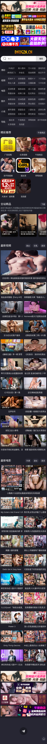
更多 (43, 245)
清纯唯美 (21, 103)
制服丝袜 (11, 93)
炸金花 (21, 72)
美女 (28, 245)
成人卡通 (32, 89)
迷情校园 (11, 114)
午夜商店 (21, 120)
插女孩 (11, 120)
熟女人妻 (11, 83)
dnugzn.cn (23, 52)
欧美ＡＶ (32, 78)
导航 (3, 121)
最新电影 (6, 460)
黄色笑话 (32, 114)
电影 (3, 90)
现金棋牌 (32, 72)
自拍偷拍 (21, 78)
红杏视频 (11, 124)
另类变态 (42, 93)
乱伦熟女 (32, 93)
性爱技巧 (42, 114)
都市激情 (11, 109)
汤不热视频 (41, 120)
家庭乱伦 (21, 109)
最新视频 (6, 245)
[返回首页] (43, 738)
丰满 (28, 460)
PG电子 (12, 68)
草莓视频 (32, 120)
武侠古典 (42, 109)
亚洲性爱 (11, 89)
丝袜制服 (21, 83)
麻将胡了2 (11, 72)
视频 (3, 80)
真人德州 (21, 68)
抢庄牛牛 (42, 72)
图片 (3, 101)
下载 (43, 204)
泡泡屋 (21, 124)
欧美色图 (32, 99)
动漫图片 (42, 99)
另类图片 (42, 103)
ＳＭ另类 (42, 83)
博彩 (3, 70)
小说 (3, 111)
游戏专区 (42, 68)
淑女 (35, 460)
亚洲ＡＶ (11, 78)
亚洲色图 (21, 99)
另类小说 (21, 114)
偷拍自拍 (21, 89)
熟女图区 (32, 103)
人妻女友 (32, 109)
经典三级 (21, 93)
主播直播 (32, 83)
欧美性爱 (42, 89)
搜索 (41, 58)
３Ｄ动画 (42, 78)
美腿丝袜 (11, 103)
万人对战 (32, 68)
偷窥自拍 (11, 99)
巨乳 (35, 245)
